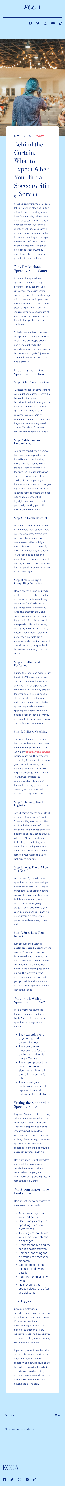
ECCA (32, 7)
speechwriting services (38, 751)
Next (57, 1415)
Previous (9, 1415)
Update (39, 136)
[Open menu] (4, 23)
